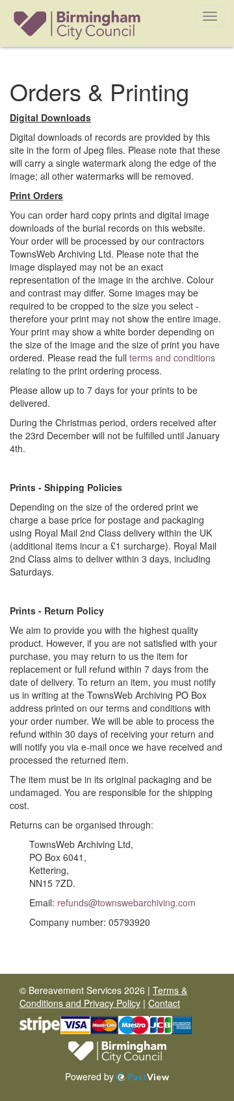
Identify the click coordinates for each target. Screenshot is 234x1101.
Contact (164, 1003)
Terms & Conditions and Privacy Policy (103, 997)
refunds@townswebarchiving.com (126, 902)
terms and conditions (172, 357)
